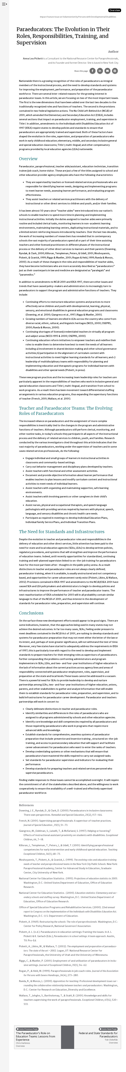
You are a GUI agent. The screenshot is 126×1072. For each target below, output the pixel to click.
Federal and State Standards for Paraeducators (98, 1036)
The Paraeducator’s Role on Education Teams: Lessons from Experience (35, 1037)
